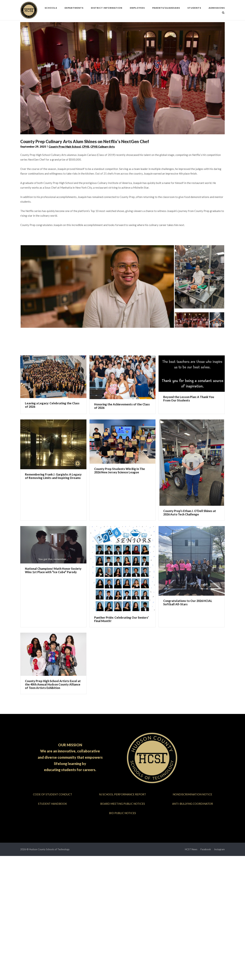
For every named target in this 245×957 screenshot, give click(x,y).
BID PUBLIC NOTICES (122, 813)
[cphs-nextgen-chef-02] (216, 318)
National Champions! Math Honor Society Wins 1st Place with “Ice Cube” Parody (53, 570)
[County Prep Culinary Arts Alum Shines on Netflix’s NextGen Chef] (192, 318)
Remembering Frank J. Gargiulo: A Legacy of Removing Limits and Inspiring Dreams (53, 476)
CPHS (85, 146)
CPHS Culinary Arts (102, 146)
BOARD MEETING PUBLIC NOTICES (122, 803)
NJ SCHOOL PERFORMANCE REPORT (122, 794)
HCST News (191, 849)
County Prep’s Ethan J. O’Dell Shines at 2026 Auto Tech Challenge (189, 512)
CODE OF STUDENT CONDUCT (52, 794)
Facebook (206, 849)
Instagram (219, 849)
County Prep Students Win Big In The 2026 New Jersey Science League (119, 470)
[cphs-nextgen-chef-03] (97, 285)
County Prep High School (65, 146)
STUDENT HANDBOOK (52, 803)
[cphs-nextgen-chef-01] (199, 275)
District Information (106, 7)
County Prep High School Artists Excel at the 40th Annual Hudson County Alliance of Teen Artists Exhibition (53, 684)
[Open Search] (223, 12)
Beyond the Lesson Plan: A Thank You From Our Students (188, 398)
